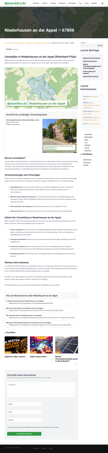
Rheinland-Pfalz (20, 43)
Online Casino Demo (38, 357)
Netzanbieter (72, 3)
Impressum (87, 162)
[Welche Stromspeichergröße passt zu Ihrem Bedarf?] (66, 344)
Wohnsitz (45, 3)
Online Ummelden (94, 124)
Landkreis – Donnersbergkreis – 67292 (38, 43)
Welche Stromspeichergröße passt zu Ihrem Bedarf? (66, 359)
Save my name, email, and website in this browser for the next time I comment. (33, 427)
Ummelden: (36, 3)
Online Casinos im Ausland (89, 72)
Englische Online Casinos (15, 357)
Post (80, 3)
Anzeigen (14, 49)
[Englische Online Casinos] (16, 344)
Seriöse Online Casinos (90, 76)
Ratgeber (94, 3)
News (58, 352)
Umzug (87, 3)
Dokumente (62, 3)
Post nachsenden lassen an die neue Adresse (91, 105)
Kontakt (85, 165)
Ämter (12, 43)
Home (7, 43)
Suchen (83, 43)
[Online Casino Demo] (41, 344)
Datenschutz (87, 160)
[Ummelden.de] (15, 2)
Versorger (53, 3)
